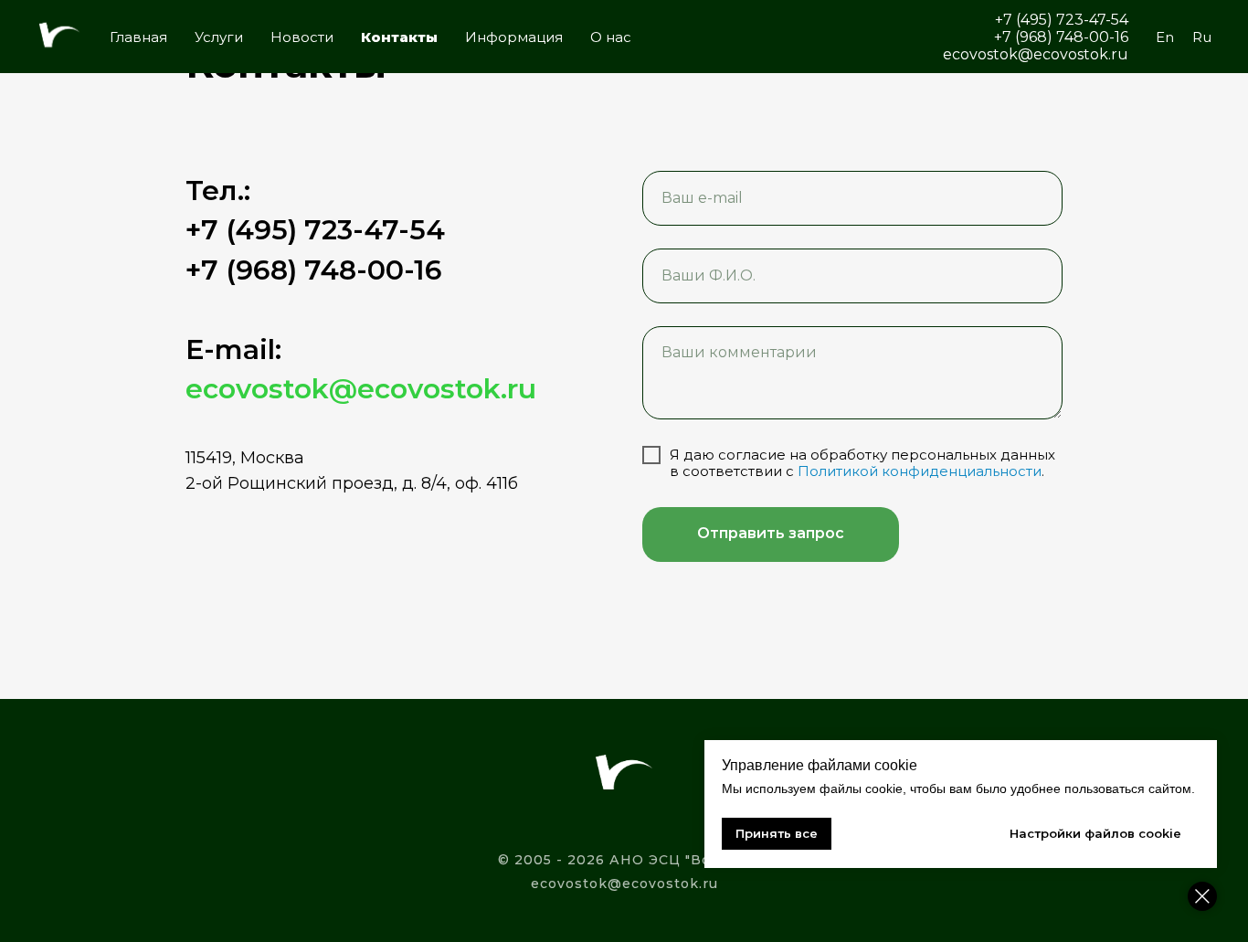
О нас (610, 37)
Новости (301, 37)
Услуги (219, 37)
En (1165, 37)
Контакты (399, 37)
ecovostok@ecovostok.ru (624, 883)
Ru (1201, 37)
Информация (514, 37)
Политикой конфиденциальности (920, 471)
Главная (138, 37)
